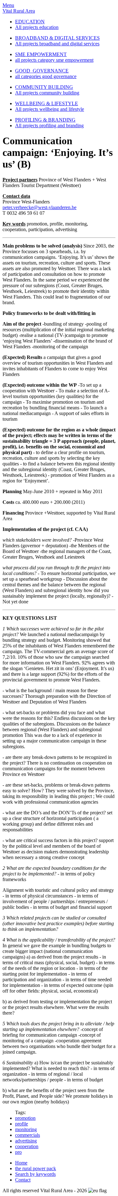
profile (21, 1123)
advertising (26, 1140)
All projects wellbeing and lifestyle (49, 109)
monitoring (26, 1129)
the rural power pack (35, 1168)
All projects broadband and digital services (57, 43)
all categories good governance (45, 76)
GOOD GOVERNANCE (42, 70)
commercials (27, 1135)
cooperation (26, 1146)
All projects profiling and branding (49, 125)
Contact (23, 1179)
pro (18, 1152)
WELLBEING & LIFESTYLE (46, 103)
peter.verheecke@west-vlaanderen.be (39, 207)
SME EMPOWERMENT (41, 54)
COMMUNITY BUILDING (44, 87)
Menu (8, 5)
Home (21, 1162)
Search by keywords (35, 1174)
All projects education (37, 27)
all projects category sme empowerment (54, 60)
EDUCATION (30, 21)
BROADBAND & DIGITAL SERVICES (57, 38)
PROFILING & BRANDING (45, 119)
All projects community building (47, 92)
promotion (25, 1118)
